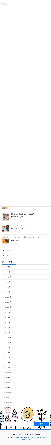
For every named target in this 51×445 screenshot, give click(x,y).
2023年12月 (7, 337)
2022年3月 (7, 387)
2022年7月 (7, 382)
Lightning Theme (29, 437)
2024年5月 (7, 327)
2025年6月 (7, 287)
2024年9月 (7, 312)
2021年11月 (7, 397)
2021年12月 (7, 392)
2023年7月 (7, 352)
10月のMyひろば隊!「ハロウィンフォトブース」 (29, 237)
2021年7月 (7, 413)
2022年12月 (7, 372)
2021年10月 (7, 403)
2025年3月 (7, 292)
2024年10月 (7, 307)
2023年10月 (7, 342)
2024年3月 (7, 332)
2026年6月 (7, 267)
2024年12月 (7, 297)
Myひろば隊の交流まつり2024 (22, 214)
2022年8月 (7, 377)
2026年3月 (7, 272)
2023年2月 (7, 362)
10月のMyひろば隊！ (19, 226)
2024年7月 (7, 317)
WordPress (17, 437)
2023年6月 (7, 357)
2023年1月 (7, 367)
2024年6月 (7, 322)
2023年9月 (7, 347)
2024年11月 (7, 302)
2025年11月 (7, 277)
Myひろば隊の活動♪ (10, 255)
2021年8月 (7, 408)
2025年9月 (7, 282)
